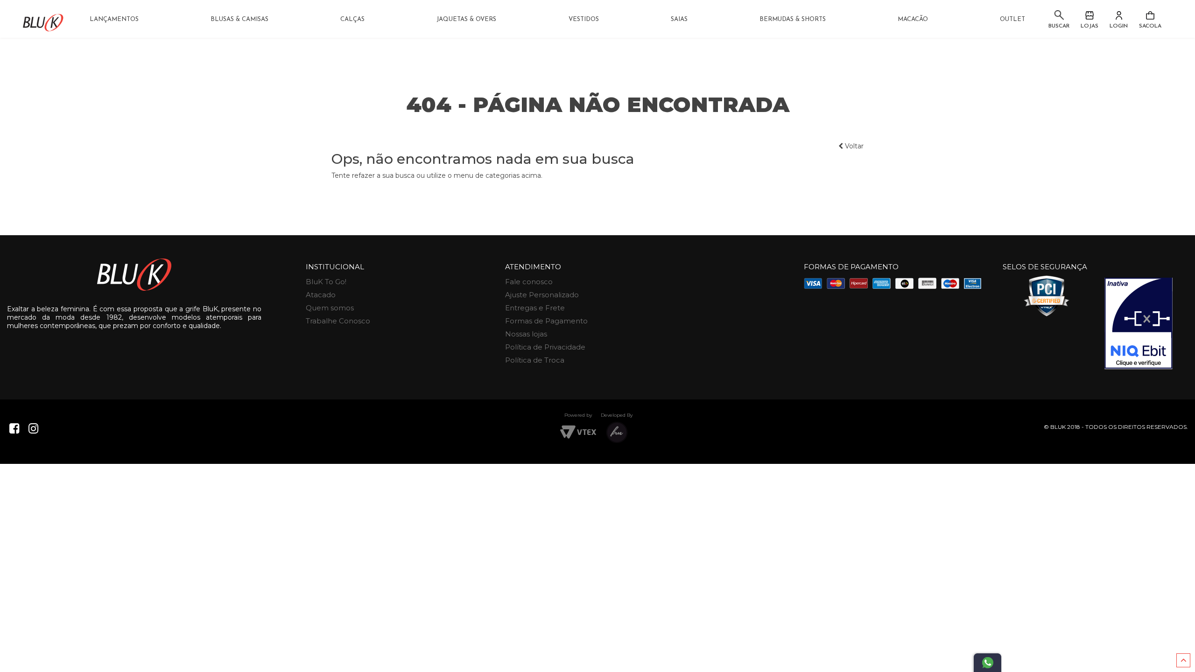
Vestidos (584, 19)
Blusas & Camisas (239, 19)
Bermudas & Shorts (792, 19)
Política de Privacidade (545, 347)
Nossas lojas (526, 333)
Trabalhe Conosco (338, 320)
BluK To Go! (326, 281)
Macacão (913, 19)
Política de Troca (534, 360)
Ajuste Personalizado (542, 294)
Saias (679, 19)
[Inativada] (1138, 323)
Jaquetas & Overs (466, 19)
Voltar (853, 146)
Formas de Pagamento (546, 320)
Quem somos (330, 307)
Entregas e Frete (535, 307)
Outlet (1012, 19)
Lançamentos (114, 19)
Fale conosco (529, 281)
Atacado (321, 294)
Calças (352, 19)
